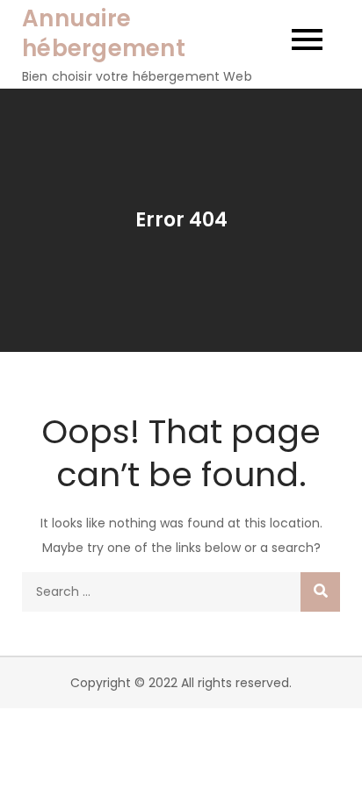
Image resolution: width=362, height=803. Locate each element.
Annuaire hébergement (103, 33)
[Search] (320, 592)
